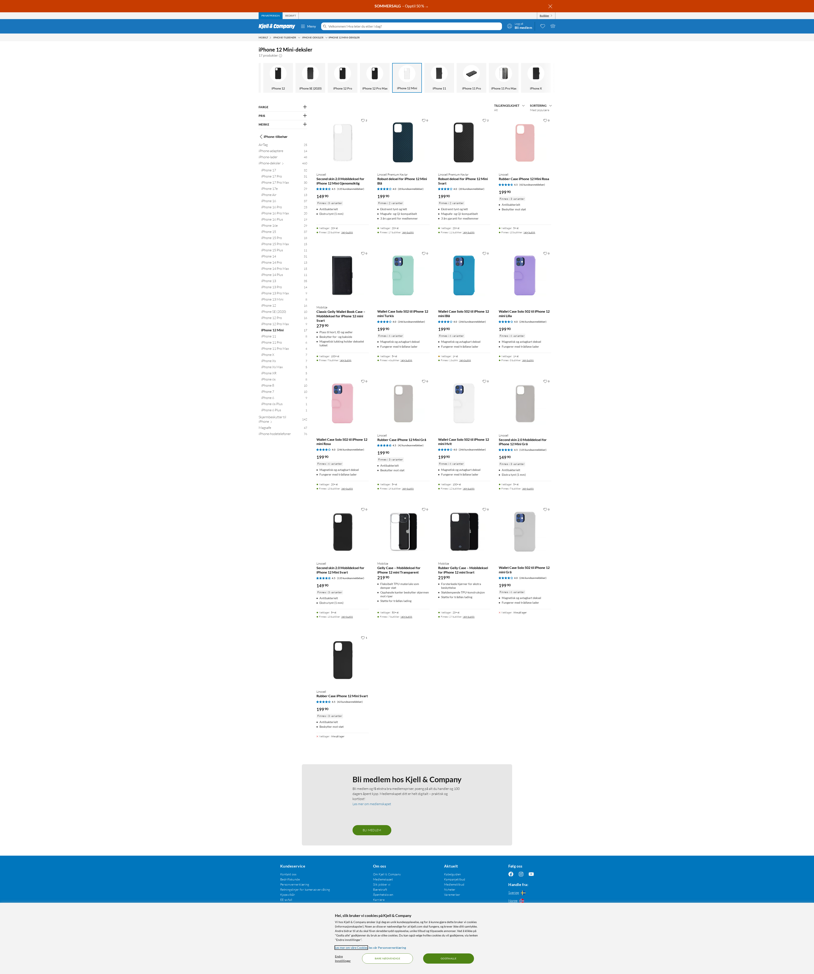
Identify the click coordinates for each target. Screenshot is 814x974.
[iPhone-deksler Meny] (326, 37)
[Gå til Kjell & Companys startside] (278, 26)
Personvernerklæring (294, 884)
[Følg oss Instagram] (521, 874)
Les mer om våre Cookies (351, 947)
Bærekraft (380, 889)
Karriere (379, 899)
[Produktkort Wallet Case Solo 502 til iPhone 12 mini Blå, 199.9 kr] (464, 276)
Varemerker (452, 894)
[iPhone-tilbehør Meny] (299, 37)
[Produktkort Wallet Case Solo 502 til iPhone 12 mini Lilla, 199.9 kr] (525, 276)
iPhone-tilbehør (276, 136)
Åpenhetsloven (383, 894)
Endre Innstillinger (343, 958)
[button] (280, 55)
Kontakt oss (288, 874)
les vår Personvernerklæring (387, 947)
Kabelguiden (452, 874)
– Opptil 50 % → (402, 6)
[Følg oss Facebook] (510, 874)
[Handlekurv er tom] (553, 26)
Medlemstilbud (454, 884)
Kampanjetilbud (454, 879)
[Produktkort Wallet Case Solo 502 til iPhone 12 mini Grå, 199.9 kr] (525, 532)
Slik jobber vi (381, 884)
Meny (311, 26)
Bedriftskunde (290, 879)
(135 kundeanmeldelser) (350, 188)
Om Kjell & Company (387, 874)
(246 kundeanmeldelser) (411, 321)
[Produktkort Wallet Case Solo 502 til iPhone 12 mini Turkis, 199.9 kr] (403, 276)
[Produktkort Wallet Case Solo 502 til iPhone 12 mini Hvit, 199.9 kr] (464, 403)
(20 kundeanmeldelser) (411, 188)
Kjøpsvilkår (287, 894)
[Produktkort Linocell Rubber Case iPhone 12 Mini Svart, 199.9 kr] (343, 660)
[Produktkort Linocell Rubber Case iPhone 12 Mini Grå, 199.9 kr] (403, 403)
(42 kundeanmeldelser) (532, 184)
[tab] (271, 15)
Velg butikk (347, 232)
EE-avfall (286, 899)
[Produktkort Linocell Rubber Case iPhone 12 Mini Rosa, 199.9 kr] (525, 143)
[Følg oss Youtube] (531, 874)
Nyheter (450, 889)
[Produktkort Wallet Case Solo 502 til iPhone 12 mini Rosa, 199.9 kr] (343, 403)
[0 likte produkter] (543, 26)
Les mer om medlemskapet (372, 804)
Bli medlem (372, 830)
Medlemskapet (383, 879)
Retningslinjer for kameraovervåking (305, 889)
